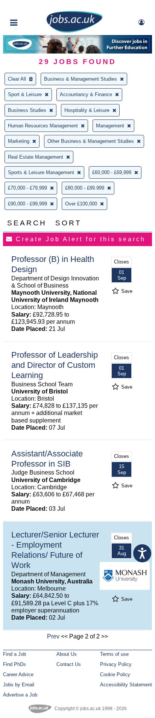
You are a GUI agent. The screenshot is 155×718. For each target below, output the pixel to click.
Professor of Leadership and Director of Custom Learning (54, 365)
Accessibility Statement (126, 684)
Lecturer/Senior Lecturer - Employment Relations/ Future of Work (55, 550)
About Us (66, 654)
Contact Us (68, 664)
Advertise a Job (20, 695)
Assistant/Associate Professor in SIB (47, 458)
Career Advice (18, 674)
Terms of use (114, 654)
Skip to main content (30, 6)
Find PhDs (14, 664)
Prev (53, 636)
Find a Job (14, 654)
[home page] (74, 31)
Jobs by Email (18, 684)
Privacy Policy (116, 664)
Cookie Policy (115, 674)
